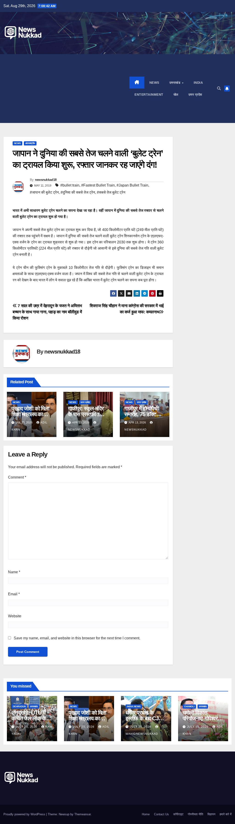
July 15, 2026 (198, 726)
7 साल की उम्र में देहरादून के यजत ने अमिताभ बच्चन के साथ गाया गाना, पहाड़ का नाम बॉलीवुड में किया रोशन (47, 311)
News (154, 82)
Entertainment (148, 94)
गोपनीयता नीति (195, 814)
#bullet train (69, 185)
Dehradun (19, 706)
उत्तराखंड (175, 82)
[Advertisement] (66, 88)
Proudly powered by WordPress (24, 814)
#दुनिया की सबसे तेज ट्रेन (78, 192)
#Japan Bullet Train (132, 185)
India (198, 82)
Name (14, 572)
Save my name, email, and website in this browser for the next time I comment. (77, 638)
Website (14, 616)
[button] (219, 88)
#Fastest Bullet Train (98, 185)
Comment (17, 477)
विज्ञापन (211, 814)
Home (146, 814)
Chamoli (189, 706)
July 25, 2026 (27, 726)
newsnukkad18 (46, 179)
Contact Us (161, 814)
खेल (175, 94)
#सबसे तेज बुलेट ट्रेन (111, 192)
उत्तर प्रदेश (195, 94)
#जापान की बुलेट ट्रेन (44, 192)
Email (14, 594)
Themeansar (82, 814)
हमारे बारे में (226, 814)
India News (134, 706)
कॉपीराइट (178, 814)
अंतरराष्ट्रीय (30, 143)
